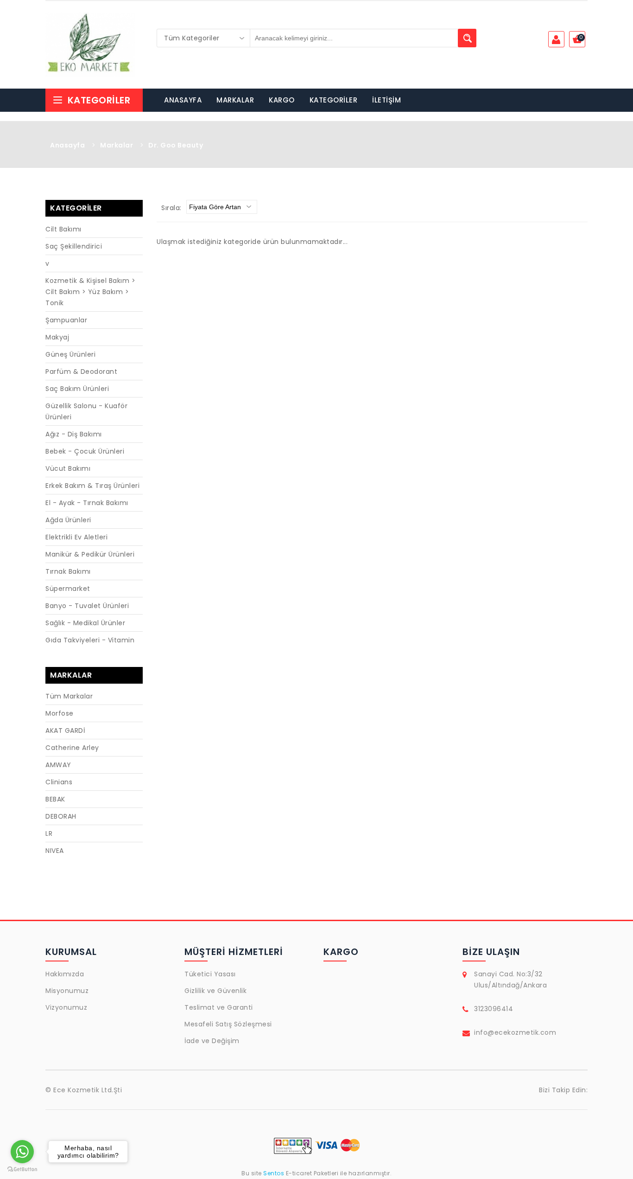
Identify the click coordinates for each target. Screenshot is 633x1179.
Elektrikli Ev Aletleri (76, 537)
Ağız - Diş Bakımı (73, 434)
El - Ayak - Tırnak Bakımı (86, 502)
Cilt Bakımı (63, 229)
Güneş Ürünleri (70, 354)
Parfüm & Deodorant (81, 371)
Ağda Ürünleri (68, 520)
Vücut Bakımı (67, 468)
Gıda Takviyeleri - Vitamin (89, 640)
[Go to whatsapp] (22, 1151)
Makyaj (57, 337)
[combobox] (203, 38)
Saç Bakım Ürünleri (77, 388)
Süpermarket (67, 588)
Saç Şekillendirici (73, 246)
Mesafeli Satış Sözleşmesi (228, 1024)
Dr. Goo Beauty (175, 145)
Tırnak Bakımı (68, 571)
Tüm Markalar (69, 696)
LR (48, 833)
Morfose (59, 713)
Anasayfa (67, 145)
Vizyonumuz (66, 1007)
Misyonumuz (67, 990)
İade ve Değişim (212, 1040)
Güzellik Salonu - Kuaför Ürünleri (86, 411)
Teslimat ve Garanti (218, 1007)
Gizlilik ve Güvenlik (215, 990)
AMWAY (58, 764)
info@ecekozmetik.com (515, 1032)
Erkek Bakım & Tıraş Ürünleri (92, 485)
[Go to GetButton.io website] (22, 1169)
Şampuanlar (66, 320)
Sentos (274, 1173)
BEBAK (55, 799)
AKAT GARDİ (65, 730)
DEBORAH (60, 816)
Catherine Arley (72, 747)
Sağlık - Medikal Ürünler (85, 623)
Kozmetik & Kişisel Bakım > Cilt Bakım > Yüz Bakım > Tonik (90, 292)
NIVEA (54, 850)
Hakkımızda (64, 974)
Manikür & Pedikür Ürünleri (89, 554)
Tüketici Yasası (210, 974)
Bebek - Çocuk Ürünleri (84, 451)
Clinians (58, 782)
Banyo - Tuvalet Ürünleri (87, 605)
